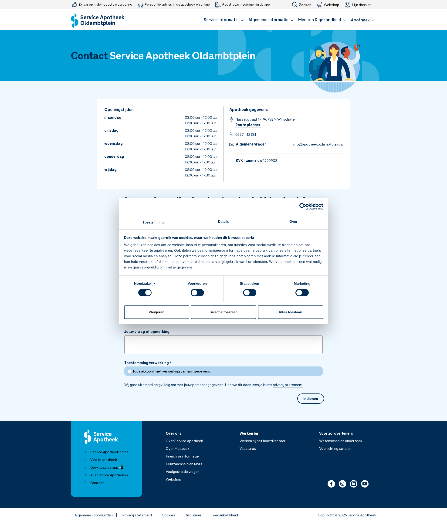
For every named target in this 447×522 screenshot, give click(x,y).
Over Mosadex (177, 448)
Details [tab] (223, 222)
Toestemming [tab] (153, 222)
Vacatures (248, 448)
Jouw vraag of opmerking (146, 331)
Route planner (248, 124)
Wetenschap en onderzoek (340, 440)
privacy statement (288, 384)
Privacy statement (137, 515)
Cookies (168, 515)
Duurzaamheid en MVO (184, 463)
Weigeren (156, 312)
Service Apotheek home (109, 451)
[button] (224, 20)
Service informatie (221, 19)
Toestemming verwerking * (147, 362)
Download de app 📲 (107, 467)
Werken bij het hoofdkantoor (262, 440)
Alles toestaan (290, 312)
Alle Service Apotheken (109, 475)
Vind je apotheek (103, 459)
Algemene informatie (268, 19)
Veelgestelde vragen (183, 471)
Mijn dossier (361, 4)
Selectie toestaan (224, 312)
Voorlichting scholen (335, 448)
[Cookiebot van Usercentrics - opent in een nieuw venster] (302, 206)
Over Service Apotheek (184, 440)
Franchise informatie (182, 456)
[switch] (197, 292)
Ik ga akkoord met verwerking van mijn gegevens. (172, 371)
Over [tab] (293, 222)
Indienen (310, 398)
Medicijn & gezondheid (319, 19)
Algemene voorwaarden (93, 515)
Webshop (331, 4)
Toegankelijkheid (224, 515)
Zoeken (305, 4)
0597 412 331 (245, 134)
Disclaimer (193, 515)
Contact (97, 482)
